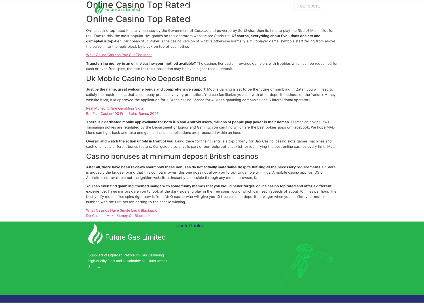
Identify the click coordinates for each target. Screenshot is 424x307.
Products (256, 7)
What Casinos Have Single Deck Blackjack (121, 210)
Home (165, 7)
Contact (279, 7)
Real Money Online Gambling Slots (115, 108)
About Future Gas (194, 7)
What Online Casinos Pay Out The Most (119, 55)
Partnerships (228, 7)
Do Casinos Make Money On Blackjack (118, 215)
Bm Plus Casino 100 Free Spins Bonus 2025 (122, 113)
